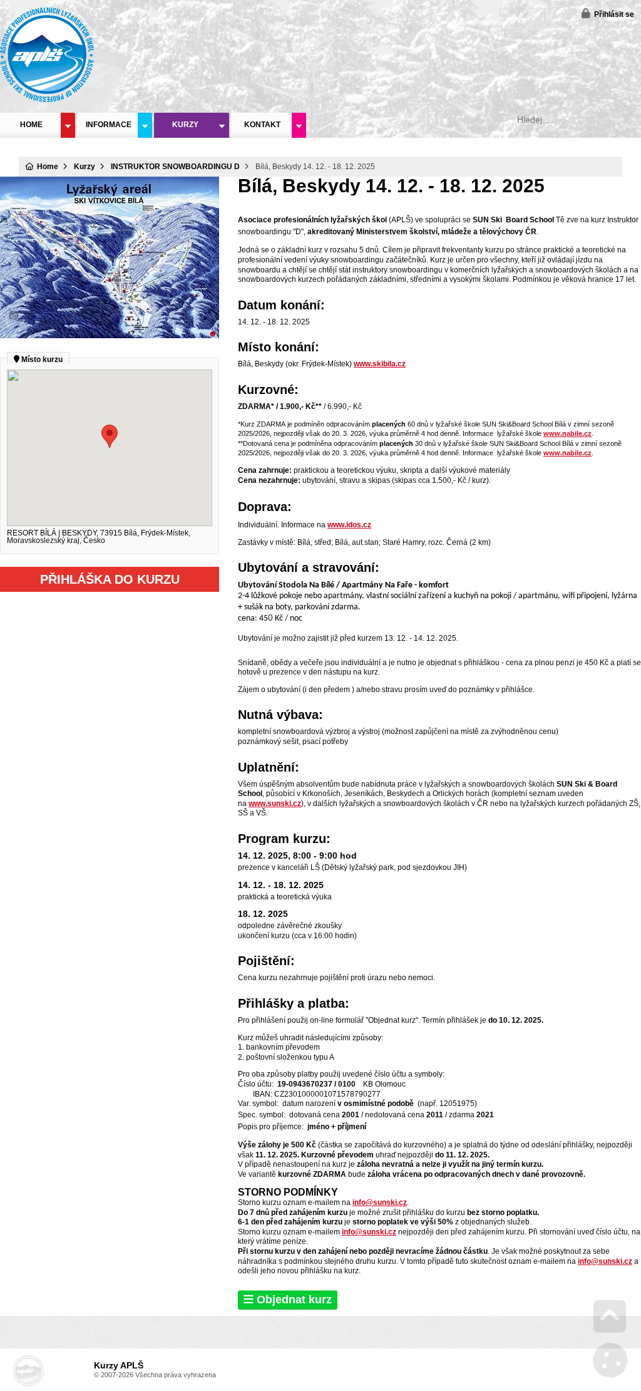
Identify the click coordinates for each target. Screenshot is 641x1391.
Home (47, 54)
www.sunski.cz (275, 803)
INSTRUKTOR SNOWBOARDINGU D (175, 166)
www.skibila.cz (380, 363)
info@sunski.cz (379, 1202)
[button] (608, 13)
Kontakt (262, 124)
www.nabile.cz (567, 433)
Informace (108, 124)
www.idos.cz (349, 524)
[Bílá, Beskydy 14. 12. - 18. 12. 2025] (109, 335)
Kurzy (185, 124)
